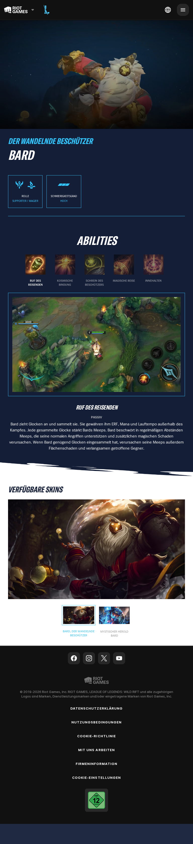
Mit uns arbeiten (96, 750)
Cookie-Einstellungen (96, 778)
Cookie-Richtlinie (96, 736)
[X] (104, 658)
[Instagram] (89, 658)
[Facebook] (74, 658)
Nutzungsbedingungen (96, 722)
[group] (94, 270)
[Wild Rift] (46, 10)
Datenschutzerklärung (96, 708)
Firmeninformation (97, 764)
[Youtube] (119, 658)
